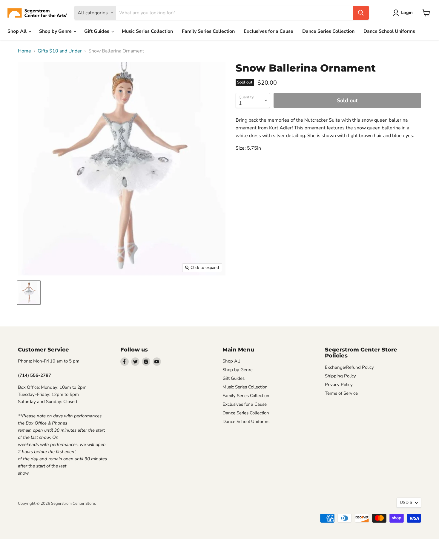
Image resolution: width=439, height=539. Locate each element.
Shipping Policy (340, 376)
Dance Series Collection (328, 31)
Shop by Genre (56, 31)
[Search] (361, 13)
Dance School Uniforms (389, 31)
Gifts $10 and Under (60, 51)
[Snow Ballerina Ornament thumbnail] (28, 292)
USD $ (406, 502)
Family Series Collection (208, 31)
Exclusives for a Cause (268, 31)
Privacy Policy (339, 385)
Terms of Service (341, 393)
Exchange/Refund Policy (349, 367)
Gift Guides (97, 31)
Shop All (17, 31)
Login (407, 13)
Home (24, 51)
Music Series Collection (147, 31)
